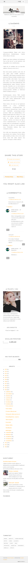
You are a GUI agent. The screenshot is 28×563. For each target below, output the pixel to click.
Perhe (16, 543)
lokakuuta (8, 395)
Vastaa (23, 205)
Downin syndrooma (19, 538)
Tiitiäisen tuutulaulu (13, 471)
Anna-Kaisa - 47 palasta (16, 210)
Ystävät (11, 543)
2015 (6, 387)
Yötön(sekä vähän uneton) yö (13, 414)
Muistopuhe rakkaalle (14, 482)
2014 (6, 389)
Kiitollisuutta (9, 427)
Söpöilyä (12, 547)
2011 (6, 446)
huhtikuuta (8, 434)
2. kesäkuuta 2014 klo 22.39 (17, 213)
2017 (6, 383)
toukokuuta (8, 432)
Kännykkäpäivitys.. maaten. (12, 417)
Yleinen (10, 540)
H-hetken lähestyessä (11, 411)
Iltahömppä (8, 430)
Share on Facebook (14, 159)
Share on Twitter (15, 162)
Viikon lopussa (9, 419)
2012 (6, 444)
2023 (6, 373)
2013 (6, 442)
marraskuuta (9, 393)
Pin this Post (15, 165)
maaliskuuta (9, 436)
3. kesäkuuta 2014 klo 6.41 (14, 236)
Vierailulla (6, 547)
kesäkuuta (8, 404)
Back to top (21, 561)
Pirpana (5, 538)
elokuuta (8, 399)
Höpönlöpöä (6, 545)
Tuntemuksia (9, 408)
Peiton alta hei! (9, 406)
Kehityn (5, 540)
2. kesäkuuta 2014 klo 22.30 (15, 199)
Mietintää (6, 543)
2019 (6, 379)
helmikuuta (8, 438)
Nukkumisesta (21, 545)
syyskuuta (8, 397)
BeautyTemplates (10, 557)
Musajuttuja (13, 545)
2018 (6, 381)
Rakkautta (11, 538)
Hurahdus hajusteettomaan (9, 461)
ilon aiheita (16, 540)
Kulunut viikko (9, 425)
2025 (6, 369)
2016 (6, 385)
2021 (6, 375)
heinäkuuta (8, 402)
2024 (6, 371)
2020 (6, 377)
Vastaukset (9, 206)
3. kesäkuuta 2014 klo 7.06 (17, 252)
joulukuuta (8, 391)
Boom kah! (8, 422)
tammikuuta (9, 440)
